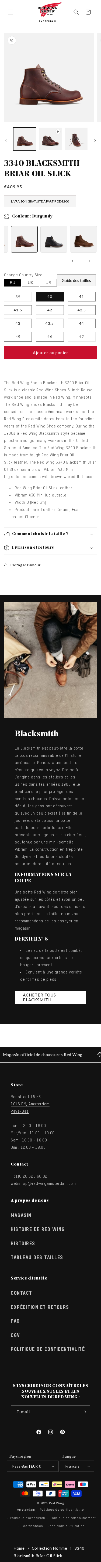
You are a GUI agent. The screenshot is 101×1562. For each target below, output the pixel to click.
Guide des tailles (76, 280)
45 (18, 336)
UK (30, 282)
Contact (21, 1293)
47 (87, 338)
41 (81, 296)
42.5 (82, 310)
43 (18, 323)
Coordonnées (32, 1526)
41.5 (18, 310)
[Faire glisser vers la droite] (95, 140)
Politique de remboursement (73, 1518)
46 (49, 336)
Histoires (23, 1244)
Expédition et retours (40, 1307)
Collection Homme (49, 1548)
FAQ (15, 1321)
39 (24, 297)
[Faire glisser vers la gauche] (6, 140)
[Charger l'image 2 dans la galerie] (76, 139)
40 (49, 296)
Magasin (21, 1215)
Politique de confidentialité (48, 1349)
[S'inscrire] (84, 1412)
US (48, 282)
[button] (11, 12)
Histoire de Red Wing (38, 1229)
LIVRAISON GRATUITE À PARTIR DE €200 (40, 201)
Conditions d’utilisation (66, 1526)
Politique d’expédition (27, 1518)
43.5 (50, 323)
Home (19, 1548)
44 (81, 323)
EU (12, 282)
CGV (15, 1335)
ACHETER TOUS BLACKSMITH (39, 997)
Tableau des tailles (37, 1257)
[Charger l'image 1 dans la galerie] (24, 139)
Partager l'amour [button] (25, 565)
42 (49, 310)
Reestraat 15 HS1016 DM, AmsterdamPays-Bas (30, 1104)
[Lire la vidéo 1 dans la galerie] (50, 139)
